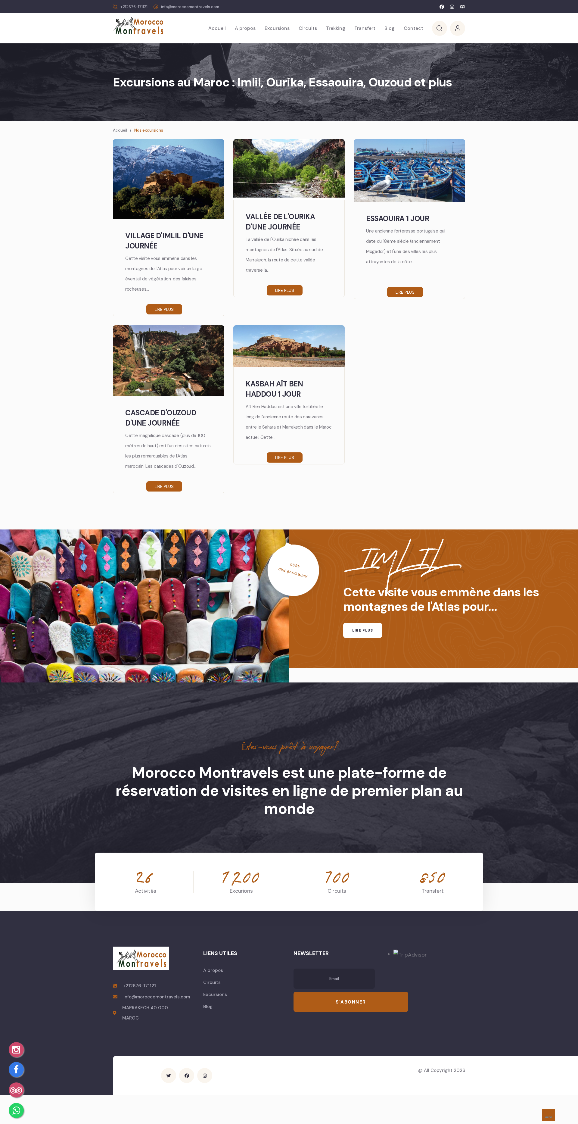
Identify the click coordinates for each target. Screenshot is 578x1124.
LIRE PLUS (362, 630)
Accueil (217, 28)
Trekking (335, 28)
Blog (389, 28)
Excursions (277, 28)
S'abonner (351, 1002)
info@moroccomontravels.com (190, 6)
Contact (413, 28)
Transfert (364, 28)
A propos (245, 28)
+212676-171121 (134, 6)
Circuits (308, 28)
